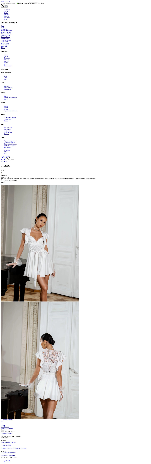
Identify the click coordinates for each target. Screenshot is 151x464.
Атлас (6, 55)
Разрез (6, 121)
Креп (5, 64)
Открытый (7, 129)
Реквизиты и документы (8, 455)
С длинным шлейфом (10, 111)
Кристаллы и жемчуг (10, 97)
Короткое (7, 17)
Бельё (6, 19)
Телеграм (7, 460)
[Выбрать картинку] (6, 6)
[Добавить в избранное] (1, 172)
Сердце (6, 134)
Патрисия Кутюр (6, 32)
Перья (6, 96)
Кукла (2, 26)
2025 (5, 79)
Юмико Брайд (5, 44)
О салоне (7, 150)
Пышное (6, 14)
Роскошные (7, 89)
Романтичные (8, 87)
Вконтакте (7, 462)
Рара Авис (4, 161)
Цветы (6, 99)
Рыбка (6, 13)
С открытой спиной (10, 117)
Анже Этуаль (5, 43)
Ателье (6, 151)
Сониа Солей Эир (6, 33)
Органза (6, 61)
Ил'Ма (3, 48)
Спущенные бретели (10, 144)
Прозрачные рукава (10, 145)
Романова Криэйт (6, 40)
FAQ (5, 153)
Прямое (6, 16)
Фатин (6, 56)
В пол (6, 109)
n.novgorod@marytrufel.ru (8, 442)
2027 (5, 76)
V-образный (7, 119)
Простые (6, 86)
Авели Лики (4, 41)
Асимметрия (8, 132)
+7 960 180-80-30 (6, 445)
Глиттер (6, 59)
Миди (6, 107)
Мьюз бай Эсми (5, 35)
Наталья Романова (6, 30)
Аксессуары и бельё (7, 428)
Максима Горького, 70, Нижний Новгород (13, 448)
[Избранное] (2, 159)
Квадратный (8, 127)
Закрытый (7, 130)
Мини (6, 106)
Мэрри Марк (4, 29)
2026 (5, 77)
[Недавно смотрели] (5, 159)
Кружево (7, 58)
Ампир (6, 11)
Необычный (7, 66)
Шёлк (6, 62)
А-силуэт (7, 9)
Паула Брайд (4, 46)
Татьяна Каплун (5, 37)
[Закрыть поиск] (3, 6)
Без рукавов (7, 147)
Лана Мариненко (6, 38)
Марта (2, 27)
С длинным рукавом (10, 141)
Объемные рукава (9, 142)
